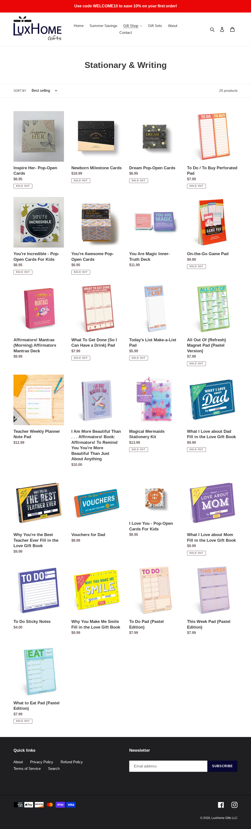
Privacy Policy (41, 762)
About (18, 762)
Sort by (19, 90)
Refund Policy (72, 762)
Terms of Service (27, 768)
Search (54, 768)
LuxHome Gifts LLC (225, 818)
